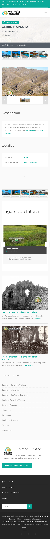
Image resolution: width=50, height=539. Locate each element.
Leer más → (39, 319)
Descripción (21, 45)
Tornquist (5, 425)
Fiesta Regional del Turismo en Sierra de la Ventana (21, 358)
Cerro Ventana (7, 430)
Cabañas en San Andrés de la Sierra (15, 395)
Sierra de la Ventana (12, 31)
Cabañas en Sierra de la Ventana (14, 385)
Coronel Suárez (12, 251)
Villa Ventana (30, 130)
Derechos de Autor (8, 487)
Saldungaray (6, 415)
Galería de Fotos (7, 45)
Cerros (7, 35)
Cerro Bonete (12, 249)
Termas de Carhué (40, 522)
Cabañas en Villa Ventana (11, 390)
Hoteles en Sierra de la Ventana (13, 400)
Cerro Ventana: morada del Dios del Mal (20, 312)
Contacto (5, 498)
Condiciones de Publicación (11, 493)
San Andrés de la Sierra (10, 420)
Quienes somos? (7, 482)
